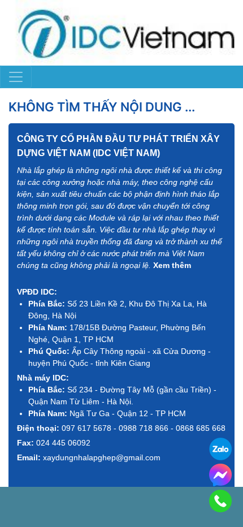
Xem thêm (172, 265)
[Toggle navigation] (16, 77)
